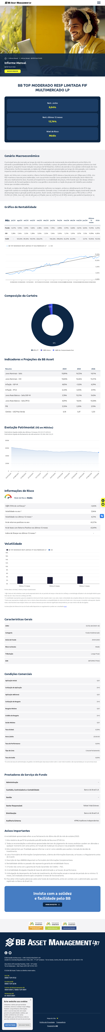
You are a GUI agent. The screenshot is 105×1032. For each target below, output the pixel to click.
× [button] (30, 1000)
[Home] (6, 58)
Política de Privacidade (47, 1022)
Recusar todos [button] (24, 1025)
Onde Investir (51, 904)
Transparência (60, 1022)
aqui (65, 606)
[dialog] (17, 1014)
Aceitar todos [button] (10, 1025)
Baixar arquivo (12, 71)
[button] (52, 1018)
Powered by (52, 1026)
